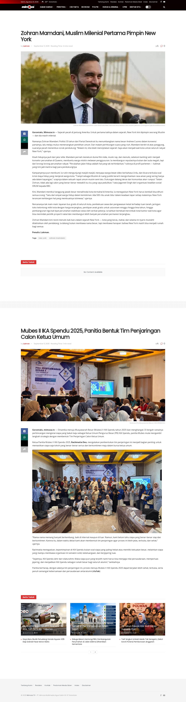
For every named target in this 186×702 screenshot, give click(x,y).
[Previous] (91, 652)
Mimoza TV (31, 695)
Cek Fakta (74, 7)
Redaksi (113, 2)
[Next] (95, 652)
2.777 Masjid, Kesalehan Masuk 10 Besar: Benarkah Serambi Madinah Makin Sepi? (92, 626)
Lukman (26, 46)
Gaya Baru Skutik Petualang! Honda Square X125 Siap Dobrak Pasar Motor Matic (43, 640)
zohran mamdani (57, 238)
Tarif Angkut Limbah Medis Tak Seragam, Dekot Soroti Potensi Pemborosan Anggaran (142, 640)
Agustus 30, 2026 (31, 633)
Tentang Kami (103, 2)
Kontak (120, 2)
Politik (95, 7)
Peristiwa (61, 7)
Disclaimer (153, 2)
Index (145, 2)
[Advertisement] (93, 20)
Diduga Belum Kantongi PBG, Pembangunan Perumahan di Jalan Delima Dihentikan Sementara (91, 641)
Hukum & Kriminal (110, 7)
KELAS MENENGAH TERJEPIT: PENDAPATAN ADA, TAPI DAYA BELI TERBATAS (43, 628)
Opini (124, 7)
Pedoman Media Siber (133, 2)
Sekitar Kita (135, 7)
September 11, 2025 (42, 46)
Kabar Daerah (46, 7)
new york (42, 238)
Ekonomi (85, 7)
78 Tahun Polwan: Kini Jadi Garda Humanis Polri (139, 628)
